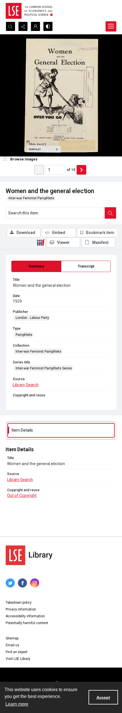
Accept (103, 697)
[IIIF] (40, 242)
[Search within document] (110, 213)
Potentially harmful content (27, 623)
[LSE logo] (29, 11)
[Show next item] (81, 170)
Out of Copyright (22, 495)
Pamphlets (24, 335)
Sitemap (12, 638)
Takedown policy (18, 603)
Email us (12, 645)
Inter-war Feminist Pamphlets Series (44, 368)
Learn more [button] (16, 704)
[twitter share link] (10, 582)
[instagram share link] (34, 582)
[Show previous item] (39, 170)
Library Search (26, 384)
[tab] (36, 266)
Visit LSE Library (18, 659)
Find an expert (17, 652)
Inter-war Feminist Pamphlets (31, 198)
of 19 (71, 170)
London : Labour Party (32, 318)
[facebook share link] (22, 582)
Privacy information (21, 609)
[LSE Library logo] (29, 555)
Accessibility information (25, 616)
